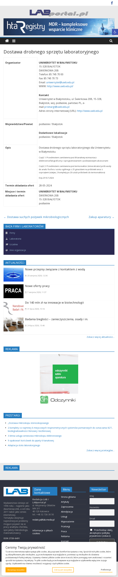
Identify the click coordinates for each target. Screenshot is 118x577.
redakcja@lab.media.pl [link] (43, 519)
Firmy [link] (12, 232)
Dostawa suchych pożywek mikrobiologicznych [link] (36, 217)
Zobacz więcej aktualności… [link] (100, 336)
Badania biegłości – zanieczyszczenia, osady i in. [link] (56, 319)
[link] (115, 32)
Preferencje (106, 569)
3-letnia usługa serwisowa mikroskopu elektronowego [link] (35, 435)
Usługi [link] (64, 516)
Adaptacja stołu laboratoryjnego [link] (24, 445)
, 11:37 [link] (36, 292)
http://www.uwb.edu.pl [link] (89, 111)
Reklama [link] (65, 536)
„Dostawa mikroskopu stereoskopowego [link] (28, 423)
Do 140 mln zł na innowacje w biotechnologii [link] (54, 302)
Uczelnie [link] (13, 244)
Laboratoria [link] (15, 238)
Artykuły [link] (65, 501)
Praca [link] (64, 531)
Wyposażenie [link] (67, 521)
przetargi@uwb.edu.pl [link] (57, 107)
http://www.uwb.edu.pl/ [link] (60, 86)
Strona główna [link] (68, 496)
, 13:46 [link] (36, 325)
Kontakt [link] (65, 541)
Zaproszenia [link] (67, 506)
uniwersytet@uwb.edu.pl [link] (60, 82)
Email (92, 518)
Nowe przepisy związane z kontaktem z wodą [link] (55, 269)
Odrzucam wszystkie (63, 570)
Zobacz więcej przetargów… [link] (100, 450)
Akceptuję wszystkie (16, 570)
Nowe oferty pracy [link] (37, 286)
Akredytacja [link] (67, 511)
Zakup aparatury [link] (101, 217)
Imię (92, 495)
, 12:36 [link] (37, 275)
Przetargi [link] (65, 526)
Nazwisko (94, 507)
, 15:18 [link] (36, 309)
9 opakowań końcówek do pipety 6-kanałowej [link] (31, 440)
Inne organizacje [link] (17, 250)
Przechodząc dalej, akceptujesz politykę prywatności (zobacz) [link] (101, 533)
